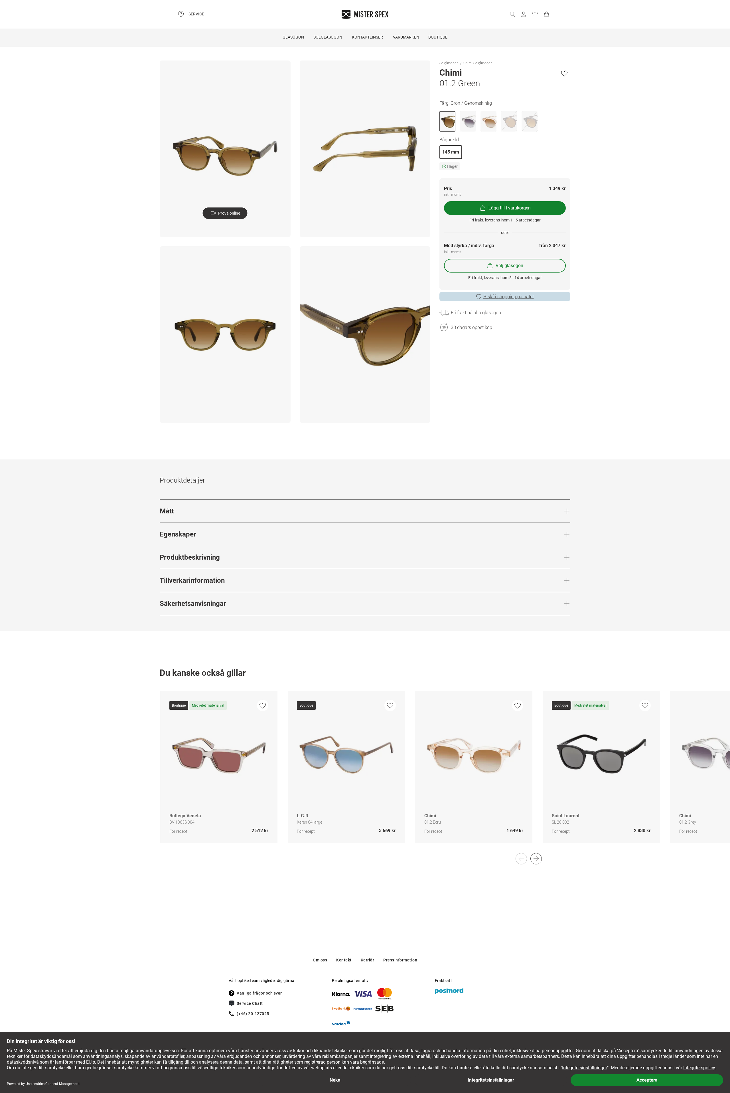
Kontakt (344, 960)
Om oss (320, 960)
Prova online (229, 213)
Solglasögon (327, 37)
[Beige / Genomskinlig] (488, 121)
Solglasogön (449, 63)
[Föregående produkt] (521, 858)
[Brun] (530, 121)
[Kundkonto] (523, 14)
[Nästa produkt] (536, 858)
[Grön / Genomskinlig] (447, 121)
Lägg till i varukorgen (509, 208)
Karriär (367, 960)
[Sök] (512, 14)
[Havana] (509, 121)
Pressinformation (400, 960)
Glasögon (293, 37)
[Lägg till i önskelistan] (564, 73)
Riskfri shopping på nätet (508, 296)
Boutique (437, 37)
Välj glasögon (509, 265)
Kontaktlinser (367, 37)
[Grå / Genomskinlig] (468, 121)
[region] (365, 773)
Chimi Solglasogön (477, 63)
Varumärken (406, 37)
